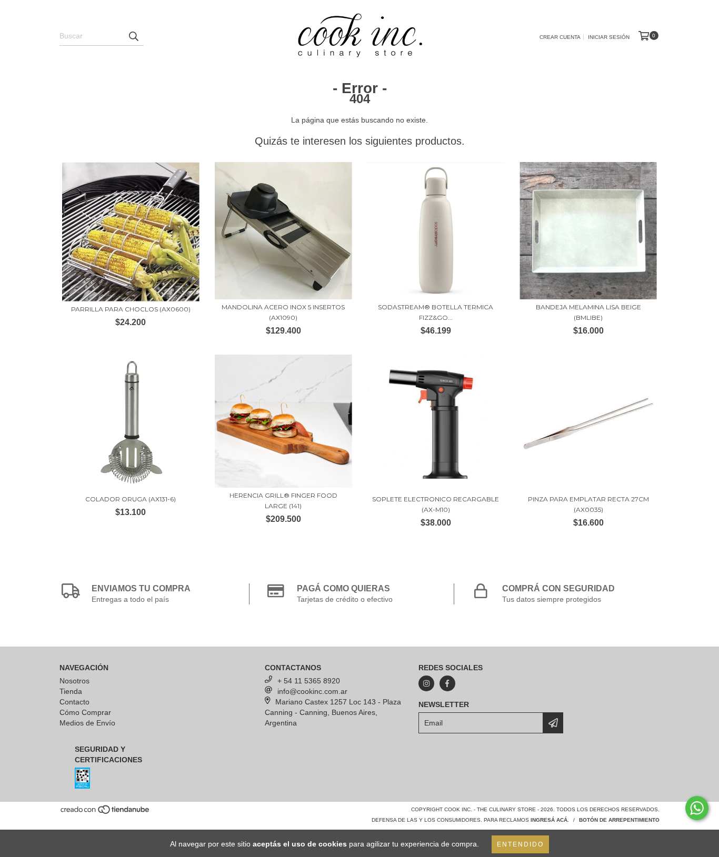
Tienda (70, 691)
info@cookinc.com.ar (312, 691)
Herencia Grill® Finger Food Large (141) (283, 500)
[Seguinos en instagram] (426, 683)
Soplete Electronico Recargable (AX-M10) (435, 504)
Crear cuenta (560, 37)
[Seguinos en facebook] (447, 683)
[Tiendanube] (105, 813)
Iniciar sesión (609, 37)
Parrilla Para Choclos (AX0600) (131, 309)
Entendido (520, 844)
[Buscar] (133, 36)
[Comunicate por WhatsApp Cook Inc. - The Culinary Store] (696, 808)
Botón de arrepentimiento (619, 820)
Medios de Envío (87, 723)
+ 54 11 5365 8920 (308, 681)
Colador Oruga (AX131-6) (130, 499)
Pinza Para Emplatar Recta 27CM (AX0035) (588, 504)
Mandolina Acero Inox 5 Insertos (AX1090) (283, 312)
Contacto (74, 702)
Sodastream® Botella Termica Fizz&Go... (435, 312)
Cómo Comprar (85, 712)
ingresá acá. (550, 820)
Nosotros (74, 681)
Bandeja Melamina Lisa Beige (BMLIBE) (588, 312)
